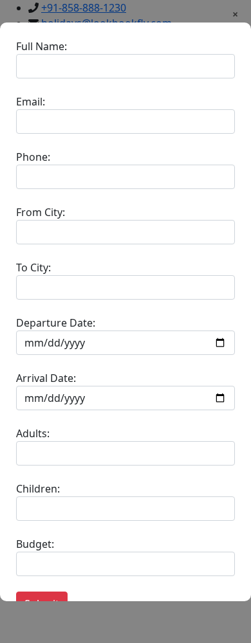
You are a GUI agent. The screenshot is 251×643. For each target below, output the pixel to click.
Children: (38, 489)
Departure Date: (55, 323)
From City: (40, 212)
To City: (33, 267)
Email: (30, 102)
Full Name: (41, 46)
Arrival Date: (46, 378)
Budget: (35, 544)
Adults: (33, 433)
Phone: (33, 157)
